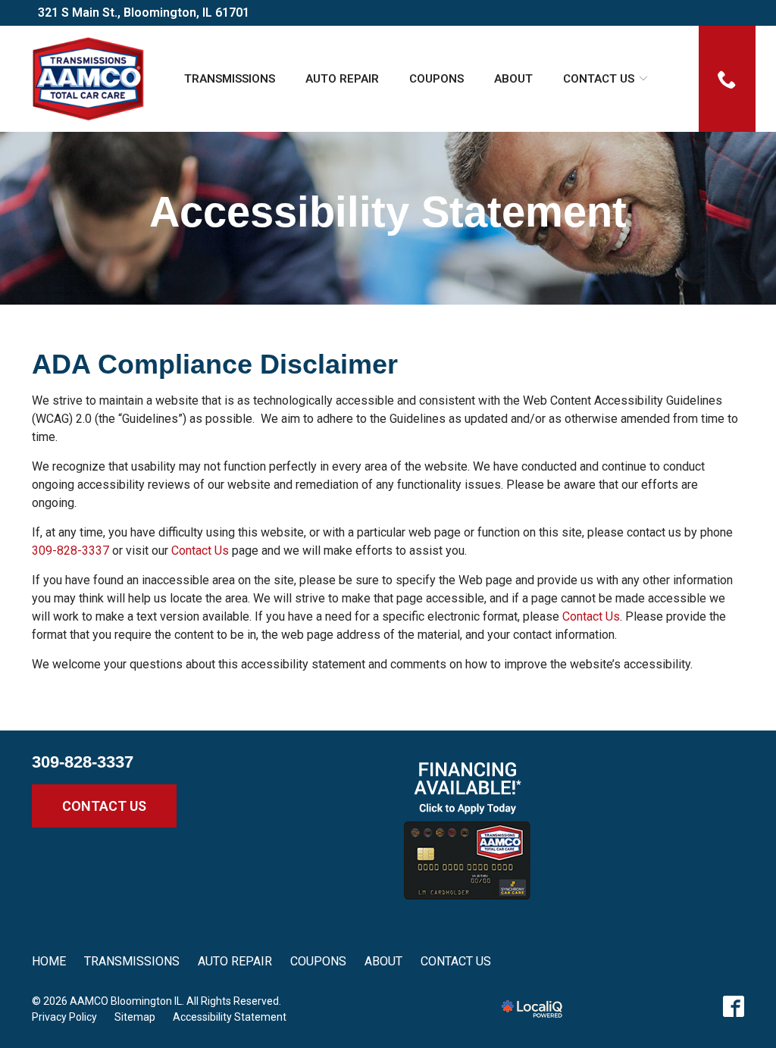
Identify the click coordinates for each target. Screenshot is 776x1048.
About (513, 79)
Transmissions (229, 79)
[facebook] (733, 1006)
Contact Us (598, 79)
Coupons (436, 79)
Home (49, 961)
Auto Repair (342, 79)
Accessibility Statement (388, 212)
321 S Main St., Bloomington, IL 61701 (143, 12)
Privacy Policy (64, 1017)
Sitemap (134, 1017)
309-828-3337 (70, 550)
